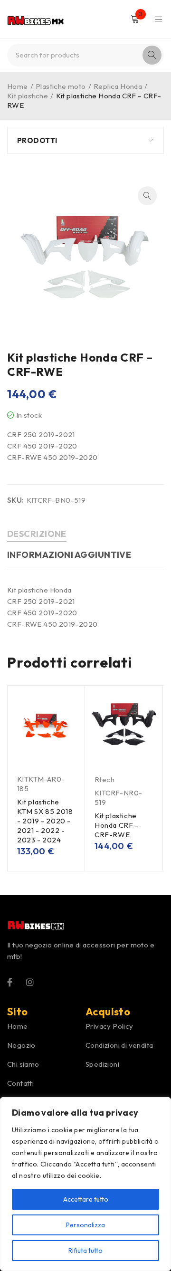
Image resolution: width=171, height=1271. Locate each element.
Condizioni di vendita (119, 1045)
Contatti (20, 1083)
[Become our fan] (9, 981)
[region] (85, 1184)
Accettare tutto (85, 1199)
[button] (147, 195)
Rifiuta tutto (85, 1250)
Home (17, 86)
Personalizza (85, 1225)
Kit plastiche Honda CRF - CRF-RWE (117, 825)
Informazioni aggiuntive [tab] (69, 554)
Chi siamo (23, 1064)
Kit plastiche (27, 95)
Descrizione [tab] (36, 533)
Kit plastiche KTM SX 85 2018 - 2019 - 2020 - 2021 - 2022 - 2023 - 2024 (45, 820)
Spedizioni (102, 1064)
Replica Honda (118, 86)
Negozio (21, 1045)
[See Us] (30, 981)
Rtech (104, 779)
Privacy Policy (109, 1026)
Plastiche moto (61, 86)
